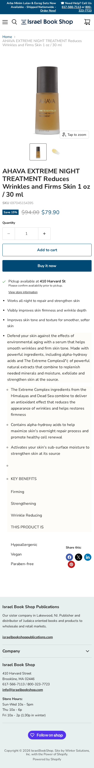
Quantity (8, 223)
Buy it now (47, 265)
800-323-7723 (85, 9)
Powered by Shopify (47, 759)
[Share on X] (78, 557)
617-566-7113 (71, 7)
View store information (23, 292)
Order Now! (48, 10)
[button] (38, 152)
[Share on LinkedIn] (87, 557)
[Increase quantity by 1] (44, 233)
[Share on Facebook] (69, 557)
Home (7, 37)
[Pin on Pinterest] (71, 564)
